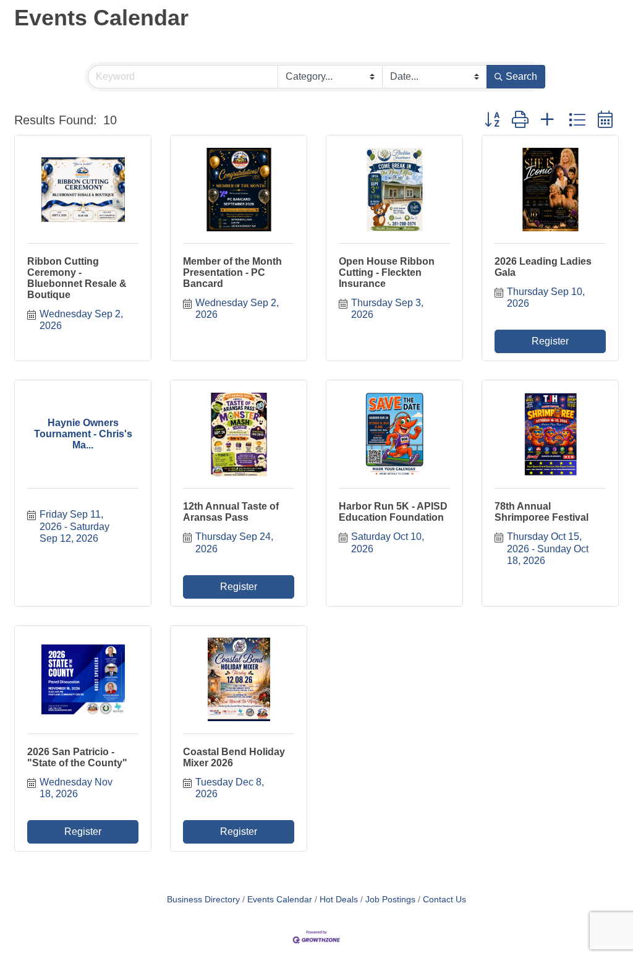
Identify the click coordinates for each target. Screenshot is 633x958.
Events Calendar (279, 899)
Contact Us (444, 899)
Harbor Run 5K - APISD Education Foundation (393, 512)
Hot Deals (339, 899)
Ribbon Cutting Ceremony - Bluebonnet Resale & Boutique (77, 278)
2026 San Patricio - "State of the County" (77, 757)
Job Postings (390, 899)
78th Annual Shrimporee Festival (541, 512)
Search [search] (521, 76)
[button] (492, 120)
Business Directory (203, 899)
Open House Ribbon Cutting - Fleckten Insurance (387, 272)
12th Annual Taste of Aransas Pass (231, 512)
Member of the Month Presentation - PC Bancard (232, 272)
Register (550, 341)
